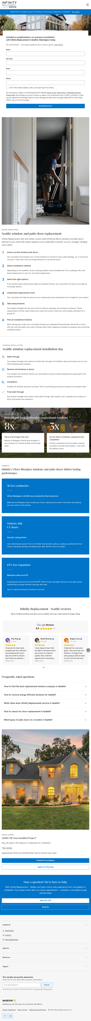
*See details (7, 848)
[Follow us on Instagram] (10, 1016)
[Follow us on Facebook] (5, 1016)
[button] (2, 650)
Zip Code (9, 59)
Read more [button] (9, 661)
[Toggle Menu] (87, 4)
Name (8, 50)
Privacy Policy (61, 93)
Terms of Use (51, 93)
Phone (8, 79)
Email (8, 69)
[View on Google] (7, 640)
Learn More (58, 45)
